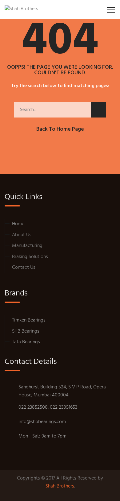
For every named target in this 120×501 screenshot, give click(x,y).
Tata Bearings (26, 342)
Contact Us (23, 268)
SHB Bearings (25, 331)
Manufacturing (27, 246)
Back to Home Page (60, 129)
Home (18, 224)
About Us (21, 235)
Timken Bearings (29, 320)
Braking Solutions (30, 257)
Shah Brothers (60, 486)
